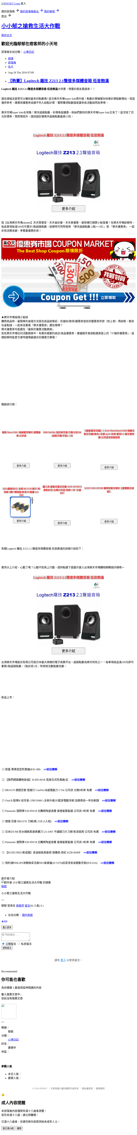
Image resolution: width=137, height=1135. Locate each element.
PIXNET (43, 1088)
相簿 (10, 58)
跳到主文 (6, 35)
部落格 (12, 62)
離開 (19, 1128)
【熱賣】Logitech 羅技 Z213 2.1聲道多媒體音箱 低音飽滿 (58, 81)
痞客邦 (20, 905)
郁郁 (4, 886)
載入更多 (7, 927)
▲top (4, 921)
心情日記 (28, 51)
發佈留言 (7, 948)
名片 (10, 66)
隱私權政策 (87, 1088)
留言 (27, 905)
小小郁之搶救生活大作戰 (30, 26)
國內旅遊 (27, 915)
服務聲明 (100, 1088)
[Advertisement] (30, 368)
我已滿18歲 (8, 1128)
